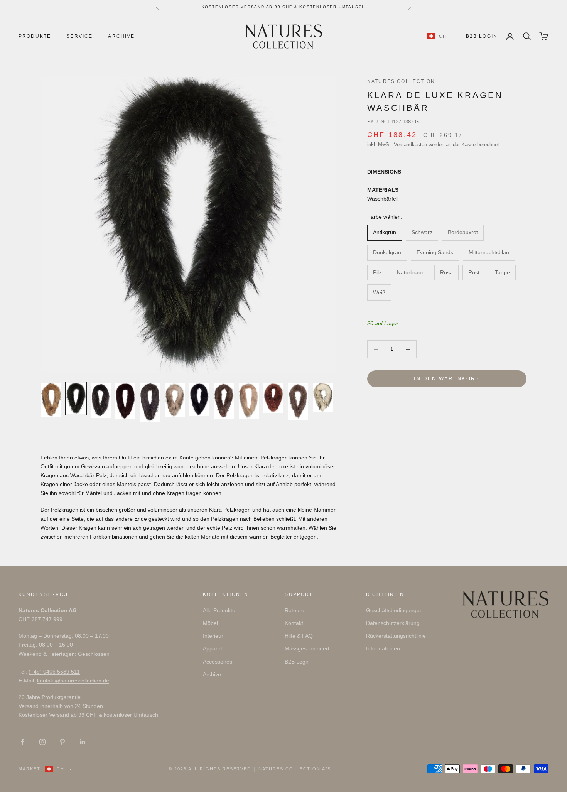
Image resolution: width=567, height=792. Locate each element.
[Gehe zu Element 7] (199, 399)
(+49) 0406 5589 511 (54, 672)
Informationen (383, 648)
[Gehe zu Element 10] (273, 398)
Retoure (294, 610)
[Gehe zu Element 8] (224, 401)
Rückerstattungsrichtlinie (396, 636)
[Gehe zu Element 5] (150, 402)
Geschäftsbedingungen (394, 610)
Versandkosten (410, 144)
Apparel (212, 648)
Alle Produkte (219, 610)
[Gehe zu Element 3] (100, 400)
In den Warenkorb (446, 379)
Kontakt (294, 623)
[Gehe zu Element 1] (51, 399)
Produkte (35, 36)
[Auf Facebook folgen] (22, 742)
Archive (121, 36)
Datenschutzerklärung (393, 623)
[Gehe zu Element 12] (323, 397)
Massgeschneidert (307, 648)
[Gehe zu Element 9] (249, 401)
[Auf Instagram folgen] (42, 742)
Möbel (210, 623)
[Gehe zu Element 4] (125, 401)
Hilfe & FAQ (299, 636)
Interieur (213, 636)
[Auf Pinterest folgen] (62, 742)
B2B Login (482, 36)
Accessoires (217, 662)
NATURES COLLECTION (401, 81)
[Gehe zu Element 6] (175, 400)
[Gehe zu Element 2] (76, 398)
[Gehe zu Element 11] (298, 401)
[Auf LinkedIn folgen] (82, 742)
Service (79, 36)
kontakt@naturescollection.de (73, 680)
